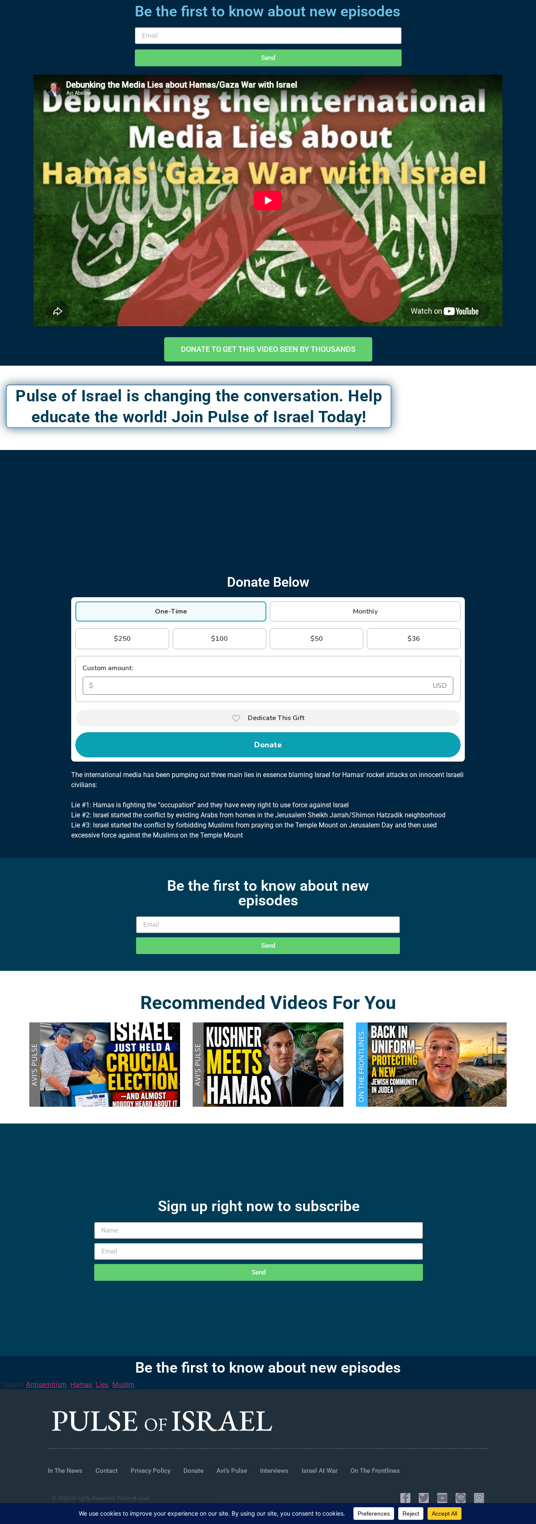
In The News (65, 1471)
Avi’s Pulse (231, 1471)
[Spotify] (461, 1498)
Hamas (81, 1384)
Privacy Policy (150, 1471)
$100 (219, 638)
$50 (316, 638)
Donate (268, 745)
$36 (413, 638)
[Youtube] (442, 1498)
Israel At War (320, 1471)
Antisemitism (46, 1384)
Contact (106, 1471)
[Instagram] (479, 1498)
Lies (102, 1384)
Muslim (123, 1384)
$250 (122, 638)
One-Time (171, 611)
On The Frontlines (375, 1471)
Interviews (274, 1471)
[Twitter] (424, 1498)
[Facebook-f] (405, 1498)
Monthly (365, 611)
